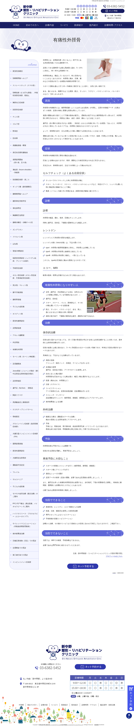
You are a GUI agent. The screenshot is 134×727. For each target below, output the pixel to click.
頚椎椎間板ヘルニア (20, 78)
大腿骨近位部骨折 (19, 458)
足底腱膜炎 (17, 364)
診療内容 (44, 705)
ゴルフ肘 (16, 124)
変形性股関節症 (18, 451)
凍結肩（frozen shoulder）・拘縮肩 (23, 171)
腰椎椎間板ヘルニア (20, 194)
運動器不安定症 (18, 465)
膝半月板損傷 (18, 292)
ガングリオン (18, 230)
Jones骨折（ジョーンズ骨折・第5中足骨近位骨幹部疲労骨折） (25, 372)
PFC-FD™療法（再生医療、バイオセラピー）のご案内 (25, 505)
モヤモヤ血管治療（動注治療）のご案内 (25, 495)
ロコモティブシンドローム (23, 409)
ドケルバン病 (18, 237)
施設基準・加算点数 (107, 705)
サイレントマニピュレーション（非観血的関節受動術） (24, 525)
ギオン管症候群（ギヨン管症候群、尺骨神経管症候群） (24, 276)
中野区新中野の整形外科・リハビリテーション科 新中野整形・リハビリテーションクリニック (61, 724)
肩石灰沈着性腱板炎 (20, 152)
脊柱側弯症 (17, 208)
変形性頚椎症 (18, 71)
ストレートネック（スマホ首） (24, 85)
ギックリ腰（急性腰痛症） (23, 187)
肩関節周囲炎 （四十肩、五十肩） (20, 161)
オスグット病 (18, 314)
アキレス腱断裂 (18, 335)
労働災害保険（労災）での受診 (24, 541)
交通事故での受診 (19, 548)
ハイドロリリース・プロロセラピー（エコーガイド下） (25, 515)
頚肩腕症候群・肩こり (21, 179)
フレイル (16, 472)
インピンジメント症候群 (22, 562)
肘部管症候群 (18, 110)
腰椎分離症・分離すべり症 (23, 222)
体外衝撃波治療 (18, 533)
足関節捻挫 (17, 328)
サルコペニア (18, 479)
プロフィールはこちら (114, 556)
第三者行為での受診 (20, 555)
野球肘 (15, 131)
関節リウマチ (18, 395)
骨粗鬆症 (16, 416)
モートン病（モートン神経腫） (24, 356)
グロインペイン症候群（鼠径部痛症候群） (25, 425)
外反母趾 (16, 342)
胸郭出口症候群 (18, 102)
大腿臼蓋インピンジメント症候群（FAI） (25, 435)
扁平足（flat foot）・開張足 (23, 388)
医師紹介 (64, 705)
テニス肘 (16, 117)
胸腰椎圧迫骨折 (18, 215)
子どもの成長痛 (18, 307)
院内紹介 (74, 705)
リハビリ (54, 705)
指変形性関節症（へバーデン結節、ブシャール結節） (24, 259)
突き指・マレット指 (20, 285)
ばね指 (15, 244)
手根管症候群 (18, 268)
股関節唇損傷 (18, 444)
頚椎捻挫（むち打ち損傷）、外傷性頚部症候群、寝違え (25, 94)
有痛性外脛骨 (18, 349)
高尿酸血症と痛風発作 (21, 402)
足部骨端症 (17, 381)
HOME (21, 705)
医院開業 (96, 724)
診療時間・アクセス (89, 705)
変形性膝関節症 (18, 321)
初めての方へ (32, 705)
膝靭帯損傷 (17, 299)
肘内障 (15, 138)
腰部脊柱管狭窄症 (19, 201)
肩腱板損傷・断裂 (19, 145)
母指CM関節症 (18, 251)
